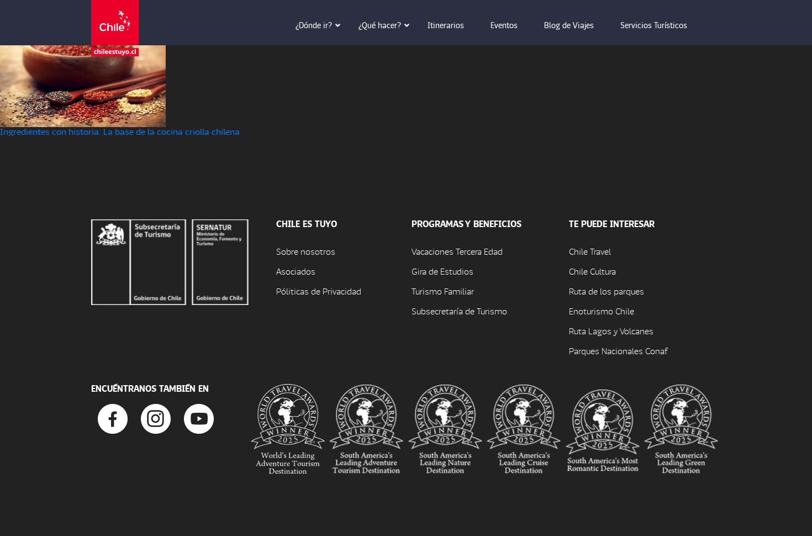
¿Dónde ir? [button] (314, 25)
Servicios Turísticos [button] (653, 25)
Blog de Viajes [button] (569, 25)
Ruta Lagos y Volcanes (611, 331)
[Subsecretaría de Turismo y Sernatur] (170, 260)
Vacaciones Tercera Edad (457, 251)
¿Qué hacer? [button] (379, 25)
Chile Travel (590, 251)
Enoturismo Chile (601, 311)
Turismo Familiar (443, 291)
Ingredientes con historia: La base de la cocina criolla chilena (120, 131)
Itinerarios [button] (446, 25)
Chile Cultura (592, 271)
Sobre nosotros (305, 251)
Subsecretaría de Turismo (459, 311)
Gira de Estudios (442, 271)
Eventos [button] (504, 25)
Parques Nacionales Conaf (618, 350)
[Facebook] (113, 417)
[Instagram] (156, 417)
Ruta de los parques (606, 291)
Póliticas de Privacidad (318, 291)
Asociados (295, 271)
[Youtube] (199, 417)
